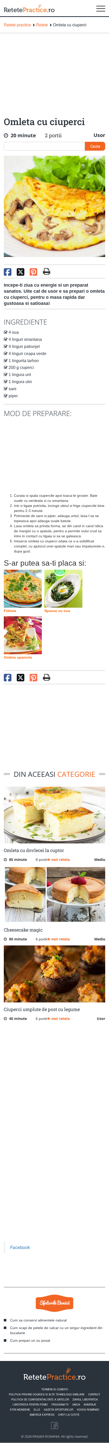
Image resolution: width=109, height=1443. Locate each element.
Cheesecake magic (23, 930)
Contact (94, 1394)
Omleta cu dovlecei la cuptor (34, 850)
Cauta (95, 146)
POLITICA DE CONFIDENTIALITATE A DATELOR (40, 1399)
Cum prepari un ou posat (30, 1340)
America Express (42, 1414)
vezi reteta (60, 859)
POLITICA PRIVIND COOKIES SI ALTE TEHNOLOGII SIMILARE (47, 1394)
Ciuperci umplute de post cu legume (42, 1009)
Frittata (10, 611)
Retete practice (17, 25)
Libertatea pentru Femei (30, 1404)
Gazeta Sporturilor (58, 1409)
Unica (76, 1404)
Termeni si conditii (54, 1389)
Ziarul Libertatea (85, 1399)
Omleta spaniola (18, 657)
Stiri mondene (20, 1409)
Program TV (60, 1404)
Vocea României (88, 1409)
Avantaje (90, 1404)
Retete (42, 25)
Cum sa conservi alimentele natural (38, 1320)
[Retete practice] (29, 8)
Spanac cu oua (57, 611)
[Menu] (100, 8)
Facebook (20, 1247)
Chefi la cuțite (69, 1414)
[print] (46, 677)
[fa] (46, 271)
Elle (37, 1409)
